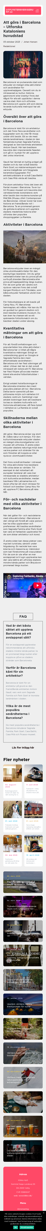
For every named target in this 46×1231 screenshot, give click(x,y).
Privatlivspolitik (27, 1227)
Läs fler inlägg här (23, 747)
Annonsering (23, 1209)
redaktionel (9, 46)
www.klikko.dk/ (25, 1196)
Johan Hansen (30, 42)
